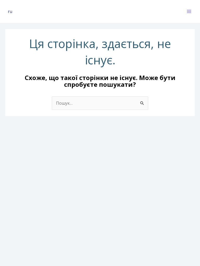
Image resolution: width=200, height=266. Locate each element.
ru (10, 11)
